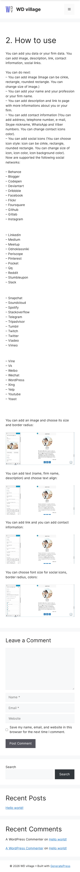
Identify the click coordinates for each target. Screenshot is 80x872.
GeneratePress (60, 866)
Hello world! (14, 808)
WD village (28, 9)
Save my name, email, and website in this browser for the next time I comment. (41, 729)
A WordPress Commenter (24, 848)
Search (11, 767)
